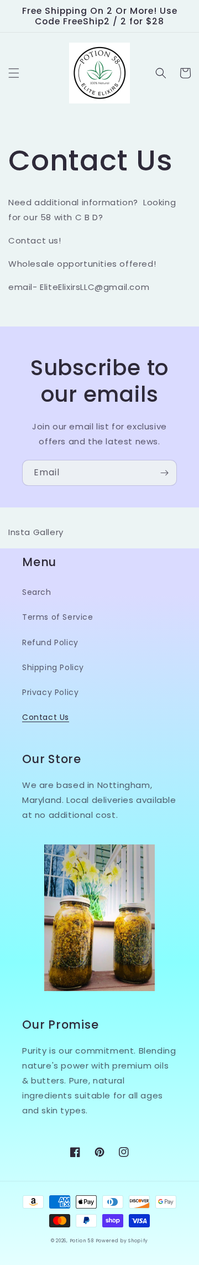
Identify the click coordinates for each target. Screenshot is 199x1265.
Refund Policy (50, 642)
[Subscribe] (164, 473)
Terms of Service (57, 617)
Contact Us (45, 717)
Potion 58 (83, 1240)
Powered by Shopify (122, 1240)
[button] (14, 73)
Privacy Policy (50, 692)
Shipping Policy (53, 667)
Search (36, 592)
